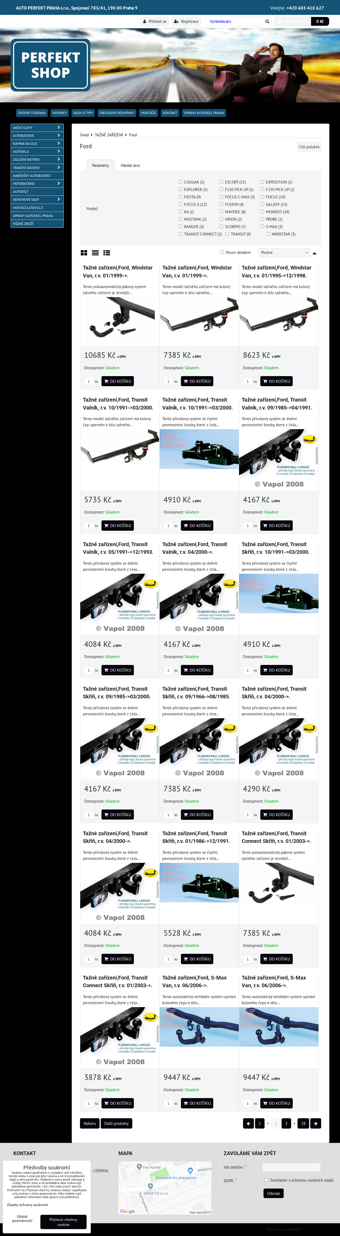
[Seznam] (95, 255)
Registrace (189, 21)
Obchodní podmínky (117, 113)
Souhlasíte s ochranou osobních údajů (301, 1180)
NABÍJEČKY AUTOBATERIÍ (31, 175)
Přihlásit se (157, 21)
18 (303, 1123)
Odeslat (273, 1193)
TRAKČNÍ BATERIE (26, 168)
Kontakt (170, 113)
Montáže (148, 113)
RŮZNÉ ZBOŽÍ (23, 223)
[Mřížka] (84, 255)
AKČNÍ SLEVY (22, 127)
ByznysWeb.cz (314, 1229)
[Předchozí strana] (248, 1123)
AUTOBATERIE (23, 135)
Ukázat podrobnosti (22, 1218)
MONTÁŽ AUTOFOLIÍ (28, 208)
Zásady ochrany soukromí (27, 1204)
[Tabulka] (107, 255)
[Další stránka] (315, 1123)
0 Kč (320, 21)
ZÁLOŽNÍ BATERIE (26, 159)
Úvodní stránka (32, 113)
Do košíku (119, 381)
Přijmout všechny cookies (63, 1222)
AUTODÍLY (20, 191)
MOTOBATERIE (24, 183)
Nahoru (90, 1123)
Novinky (60, 113)
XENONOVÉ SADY (26, 199)
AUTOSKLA (21, 151)
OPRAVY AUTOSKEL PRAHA (204, 113)
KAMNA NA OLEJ (25, 143)
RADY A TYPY (83, 113)
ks (96, 381)
